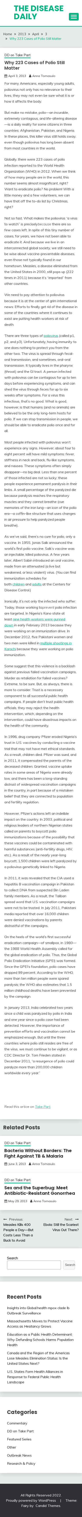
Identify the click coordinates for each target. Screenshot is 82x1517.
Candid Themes (48, 1505)
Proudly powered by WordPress (31, 1500)
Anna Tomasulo (43, 76)
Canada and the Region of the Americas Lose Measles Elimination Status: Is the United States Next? (38, 1358)
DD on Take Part (17, 55)
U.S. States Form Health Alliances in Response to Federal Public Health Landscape (35, 1376)
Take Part (42, 1106)
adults (37, 584)
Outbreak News (19, 1455)
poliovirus (51, 335)
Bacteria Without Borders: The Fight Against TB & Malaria (38, 1153)
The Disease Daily (39, 12)
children (18, 584)
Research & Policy (21, 1463)
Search (12, 1258)
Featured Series (19, 1439)
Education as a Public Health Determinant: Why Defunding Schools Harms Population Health (40, 1339)
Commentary (17, 1423)
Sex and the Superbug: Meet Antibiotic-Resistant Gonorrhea (39, 1190)
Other (11, 1447)
